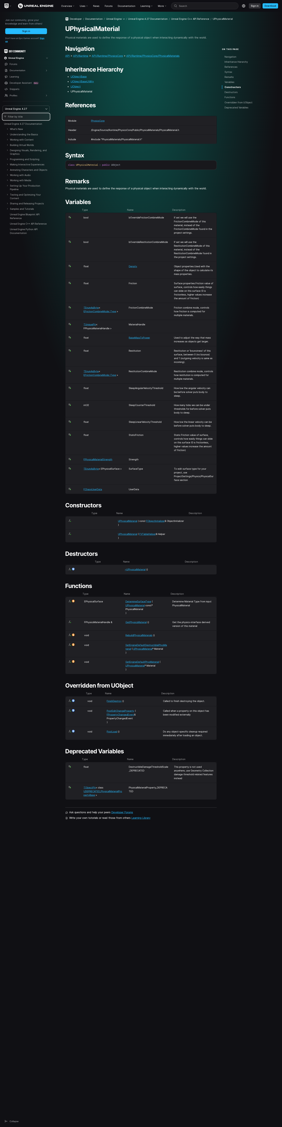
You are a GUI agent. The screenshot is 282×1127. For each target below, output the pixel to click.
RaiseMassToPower (139, 337)
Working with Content (22, 139)
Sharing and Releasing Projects (27, 203)
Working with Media (20, 180)
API (67, 55)
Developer (76, 18)
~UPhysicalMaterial (135, 569)
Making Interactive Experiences (27, 164)
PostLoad (112, 731)
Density (133, 266)
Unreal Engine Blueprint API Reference (24, 216)
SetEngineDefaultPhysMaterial (142, 661)
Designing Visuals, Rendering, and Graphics (28, 152)
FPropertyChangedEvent (120, 714)
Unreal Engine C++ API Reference (28, 223)
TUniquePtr (90, 324)
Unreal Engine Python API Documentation (24, 231)
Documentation (94, 18)
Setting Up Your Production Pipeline (25, 187)
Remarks (229, 77)
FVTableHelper (147, 534)
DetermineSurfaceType (138, 601)
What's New (16, 129)
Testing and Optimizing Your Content (25, 196)
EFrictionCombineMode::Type (100, 311)
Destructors (231, 92)
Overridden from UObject (238, 102)
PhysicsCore (98, 120)
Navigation (230, 56)
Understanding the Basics (24, 134)
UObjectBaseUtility (82, 81)
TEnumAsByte (91, 307)
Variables (229, 82)
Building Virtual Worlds (22, 145)
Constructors (233, 87)
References (231, 66)
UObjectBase (78, 76)
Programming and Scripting (24, 159)
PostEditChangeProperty (120, 710)
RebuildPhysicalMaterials (138, 635)
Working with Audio (20, 175)
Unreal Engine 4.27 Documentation (23, 123)
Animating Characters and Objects (28, 169)
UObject (75, 86)
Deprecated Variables (236, 107)
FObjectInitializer (155, 521)
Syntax (228, 72)
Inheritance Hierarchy (236, 61)
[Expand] (7, 129)
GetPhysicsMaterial (136, 622)
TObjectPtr (90, 787)
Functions (230, 97)
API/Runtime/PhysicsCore (107, 55)
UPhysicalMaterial (127, 521)
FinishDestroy (114, 701)
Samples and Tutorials (22, 208)
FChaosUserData (93, 489)
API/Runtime (80, 55)
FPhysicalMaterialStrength (98, 459)
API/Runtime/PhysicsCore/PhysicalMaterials (153, 55)
